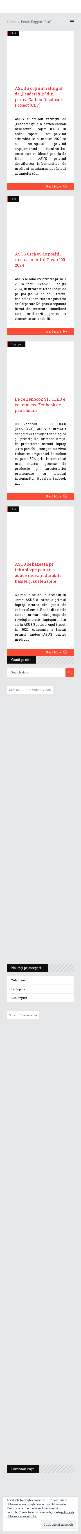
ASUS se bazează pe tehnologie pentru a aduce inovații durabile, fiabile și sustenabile (39, 572)
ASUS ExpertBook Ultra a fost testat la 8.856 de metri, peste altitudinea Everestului (53, 1130)
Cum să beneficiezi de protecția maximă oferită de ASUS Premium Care (40, 745)
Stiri (13, 199)
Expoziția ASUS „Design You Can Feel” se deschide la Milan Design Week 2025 (52, 1440)
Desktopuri (19, 998)
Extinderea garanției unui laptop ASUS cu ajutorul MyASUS (40, 789)
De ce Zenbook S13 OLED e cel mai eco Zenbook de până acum (40, 404)
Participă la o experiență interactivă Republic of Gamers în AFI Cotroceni (50, 1373)
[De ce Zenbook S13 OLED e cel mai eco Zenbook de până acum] (40, 363)
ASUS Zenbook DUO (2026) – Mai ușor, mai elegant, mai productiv (53, 1197)
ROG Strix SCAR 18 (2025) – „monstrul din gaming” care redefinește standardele (35, 944)
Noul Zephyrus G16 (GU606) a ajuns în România (53, 1069)
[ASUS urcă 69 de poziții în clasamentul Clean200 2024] (40, 218)
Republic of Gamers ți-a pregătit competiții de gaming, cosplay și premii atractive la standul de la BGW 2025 (53, 1329)
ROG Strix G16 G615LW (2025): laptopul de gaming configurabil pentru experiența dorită (39, 854)
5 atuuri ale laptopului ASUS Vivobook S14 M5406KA (36, 922)
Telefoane (18, 980)
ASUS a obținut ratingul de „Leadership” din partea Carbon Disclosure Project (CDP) (40, 97)
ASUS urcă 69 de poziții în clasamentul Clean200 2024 (40, 259)
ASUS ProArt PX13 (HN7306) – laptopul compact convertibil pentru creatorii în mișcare (36, 901)
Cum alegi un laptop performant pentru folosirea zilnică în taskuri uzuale (39, 768)
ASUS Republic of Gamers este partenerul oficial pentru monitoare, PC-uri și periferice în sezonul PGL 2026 (53, 1283)
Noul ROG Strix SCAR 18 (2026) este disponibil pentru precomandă (50, 1097)
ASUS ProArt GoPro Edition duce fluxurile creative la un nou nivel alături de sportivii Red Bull (53, 1038)
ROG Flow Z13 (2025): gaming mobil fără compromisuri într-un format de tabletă (40, 877)
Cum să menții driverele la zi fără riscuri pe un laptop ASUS (40, 808)
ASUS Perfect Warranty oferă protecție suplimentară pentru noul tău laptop (51, 1164)
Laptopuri (16, 344)
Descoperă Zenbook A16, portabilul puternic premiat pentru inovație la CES (35, 830)
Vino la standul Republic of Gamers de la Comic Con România (51, 1408)
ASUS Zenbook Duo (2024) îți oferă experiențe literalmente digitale (40, 704)
